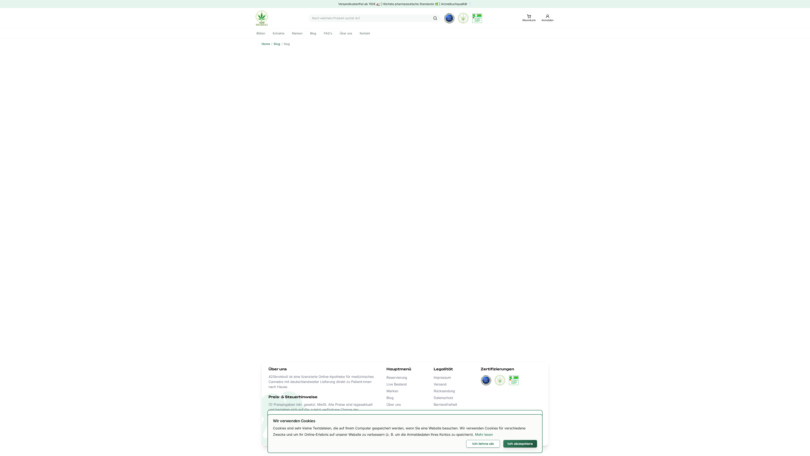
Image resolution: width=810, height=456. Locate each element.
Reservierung (396, 377)
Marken (392, 391)
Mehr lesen (484, 434)
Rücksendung (444, 391)
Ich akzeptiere (520, 443)
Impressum (442, 377)
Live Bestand (396, 384)
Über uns (393, 404)
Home (266, 44)
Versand (440, 384)
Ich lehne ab (483, 443)
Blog (390, 398)
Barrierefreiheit (445, 404)
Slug (277, 44)
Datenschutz (443, 398)
